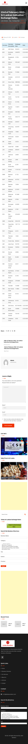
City (2, 551)
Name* (3, 405)
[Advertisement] (14, 496)
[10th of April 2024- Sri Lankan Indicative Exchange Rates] (4, 624)
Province (3, 561)
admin (16, 37)
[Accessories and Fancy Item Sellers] (14, 548)
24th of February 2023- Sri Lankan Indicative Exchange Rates (13, 341)
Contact (3, 683)
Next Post (6, 351)
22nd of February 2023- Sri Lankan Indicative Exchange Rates (13, 347)
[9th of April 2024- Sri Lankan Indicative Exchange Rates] (18, 624)
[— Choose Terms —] (14, 543)
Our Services (5, 674)
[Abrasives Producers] (14, 545)
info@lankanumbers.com (9, 694)
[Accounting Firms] (14, 549)
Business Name (5, 535)
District (2, 556)
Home (3, 668)
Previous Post (7, 344)
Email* (3, 412)
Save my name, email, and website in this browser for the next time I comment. (13, 420)
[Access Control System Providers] (14, 546)
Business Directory (6, 671)
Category (3, 540)
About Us (4, 677)
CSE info (4, 680)
